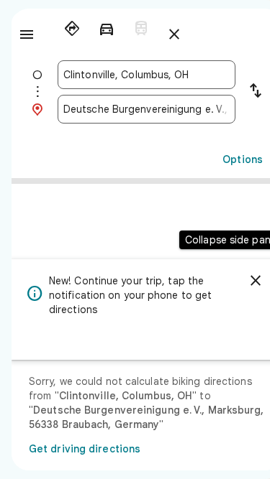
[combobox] (146, 74)
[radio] (72, 28)
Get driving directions (84, 448)
